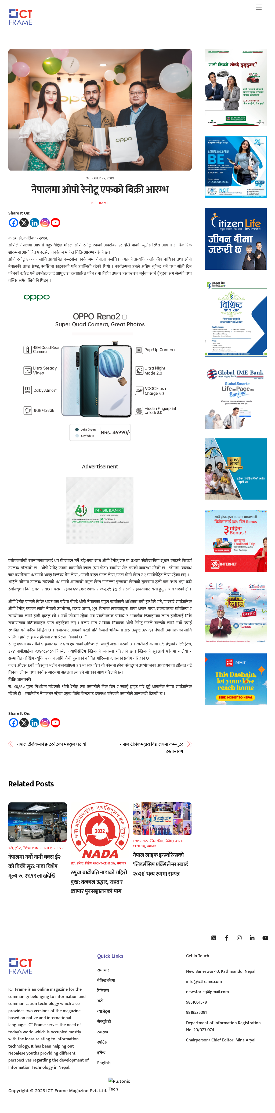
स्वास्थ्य (102, 1032)
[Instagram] (45, 222)
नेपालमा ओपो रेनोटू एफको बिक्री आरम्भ (100, 189)
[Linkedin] (34, 222)
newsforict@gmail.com (207, 992)
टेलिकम (103, 990)
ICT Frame (100, 203)
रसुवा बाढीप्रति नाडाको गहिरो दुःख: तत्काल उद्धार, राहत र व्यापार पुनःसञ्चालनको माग (99, 882)
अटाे (10, 848)
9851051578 (196, 1002)
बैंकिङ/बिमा (157, 841)
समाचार (59, 848)
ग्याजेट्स (103, 1011)
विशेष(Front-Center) (38, 848)
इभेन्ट (18, 848)
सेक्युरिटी (104, 1021)
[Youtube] (55, 222)
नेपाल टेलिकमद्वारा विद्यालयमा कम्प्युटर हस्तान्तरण (151, 748)
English (104, 1063)
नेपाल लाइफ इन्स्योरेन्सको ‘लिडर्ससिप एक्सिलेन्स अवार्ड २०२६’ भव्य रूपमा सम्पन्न (160, 865)
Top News (140, 841)
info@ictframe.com (204, 981)
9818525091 (196, 1012)
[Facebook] (13, 222)
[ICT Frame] (20, 28)
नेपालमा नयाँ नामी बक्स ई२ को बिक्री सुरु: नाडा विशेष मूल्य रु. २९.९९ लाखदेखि (34, 866)
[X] (24, 222)
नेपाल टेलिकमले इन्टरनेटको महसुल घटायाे (51, 744)
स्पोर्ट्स (102, 1042)
